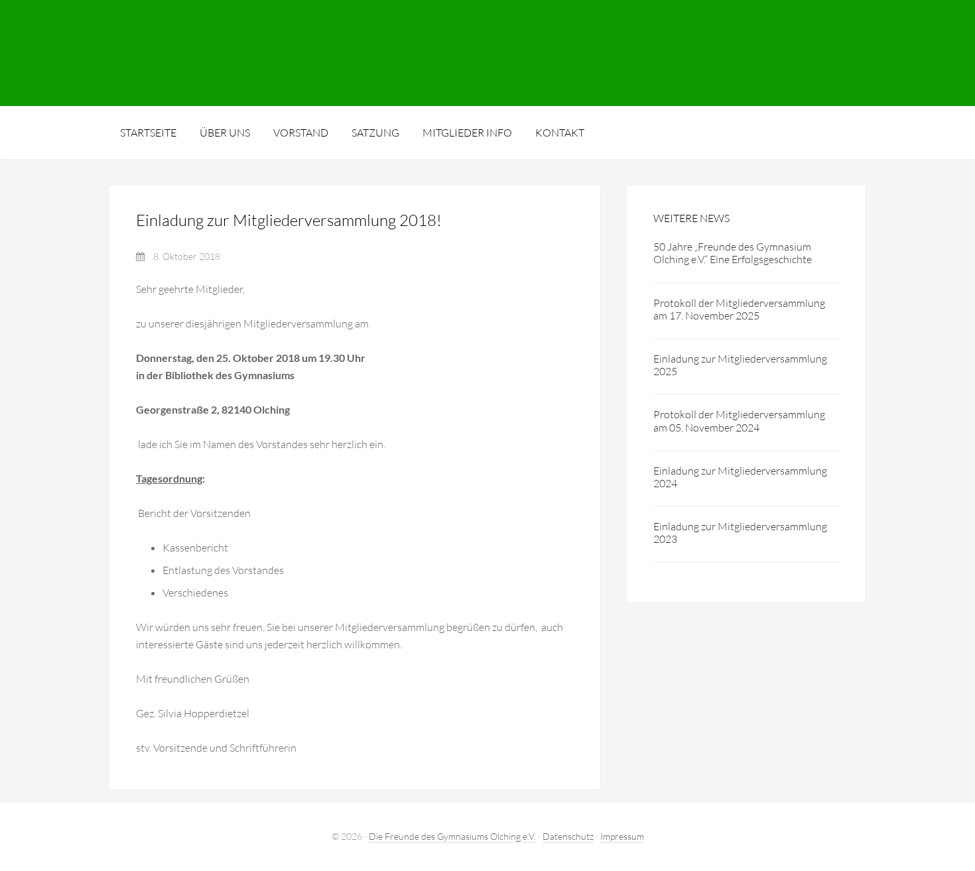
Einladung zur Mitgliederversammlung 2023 (740, 533)
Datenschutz (568, 836)
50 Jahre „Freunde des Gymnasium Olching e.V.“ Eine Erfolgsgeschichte (732, 253)
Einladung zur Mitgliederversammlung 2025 (740, 365)
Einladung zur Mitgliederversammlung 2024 (740, 477)
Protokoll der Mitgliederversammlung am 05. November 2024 (739, 421)
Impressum (622, 836)
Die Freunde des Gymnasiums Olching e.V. (487, 53)
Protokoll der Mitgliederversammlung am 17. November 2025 (739, 309)
